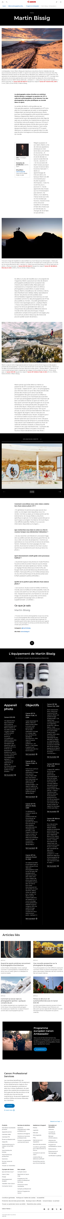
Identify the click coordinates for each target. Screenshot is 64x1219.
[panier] (2, 2)
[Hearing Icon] (56, 2)
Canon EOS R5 (20, 171)
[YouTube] (60, 1209)
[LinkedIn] (52, 1209)
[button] (60, 492)
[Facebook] (44, 1209)
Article (3, 995)
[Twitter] (56, 1209)
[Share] (32, 643)
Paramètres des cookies (34, 1204)
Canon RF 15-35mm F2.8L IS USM (37, 372)
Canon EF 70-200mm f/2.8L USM (31, 806)
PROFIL (32, 12)
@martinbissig (26, 628)
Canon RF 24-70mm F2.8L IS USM (31, 763)
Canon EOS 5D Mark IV (20, 81)
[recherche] (6, 2)
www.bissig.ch (25, 631)
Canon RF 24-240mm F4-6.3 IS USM (31, 857)
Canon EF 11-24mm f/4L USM (48, 81)
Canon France (6, 1208)
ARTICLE (3, 960)
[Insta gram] (48, 1209)
